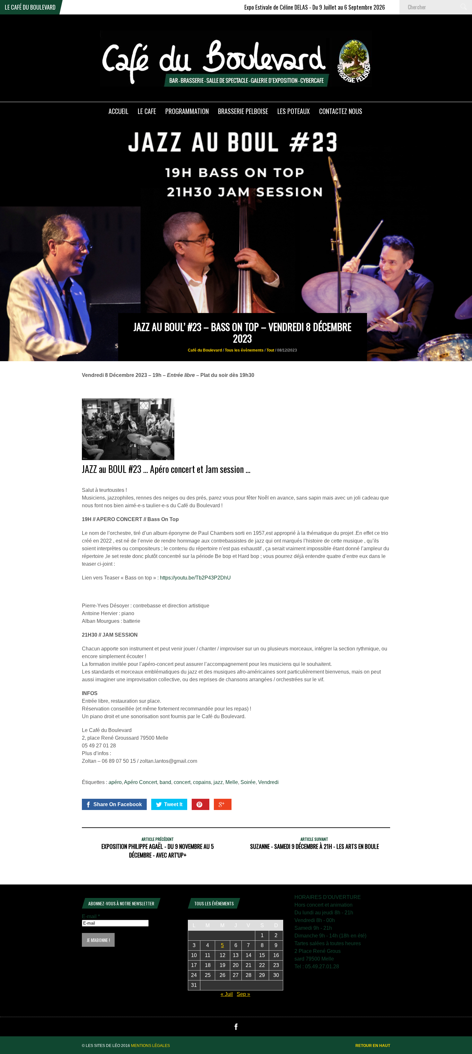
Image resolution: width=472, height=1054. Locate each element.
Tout (270, 350)
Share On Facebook (117, 804)
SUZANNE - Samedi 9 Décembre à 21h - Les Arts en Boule (314, 846)
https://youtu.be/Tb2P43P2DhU (195, 577)
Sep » (243, 994)
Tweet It (173, 804)
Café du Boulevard (205, 350)
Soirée (248, 782)
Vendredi (268, 782)
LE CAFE (147, 111)
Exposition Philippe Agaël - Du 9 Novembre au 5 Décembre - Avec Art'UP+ (157, 850)
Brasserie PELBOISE (243, 111)
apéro (115, 782)
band (165, 782)
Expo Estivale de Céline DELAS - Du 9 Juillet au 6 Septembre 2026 (285, 7)
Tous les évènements (244, 350)
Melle (231, 782)
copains (202, 782)
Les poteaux (293, 111)
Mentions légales (150, 1045)
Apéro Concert (140, 782)
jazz (218, 782)
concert (182, 782)
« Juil (227, 994)
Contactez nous (340, 111)
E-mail (91, 916)
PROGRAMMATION (187, 111)
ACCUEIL (118, 111)
